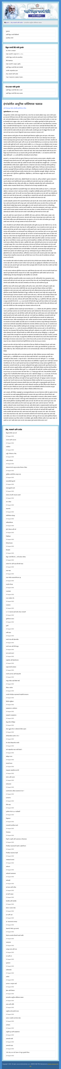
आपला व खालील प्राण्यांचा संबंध (13, 1019)
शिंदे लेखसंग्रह (9, 60)
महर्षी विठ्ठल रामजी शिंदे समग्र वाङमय (14, 93)
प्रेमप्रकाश (10, 785)
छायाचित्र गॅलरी (9, 38)
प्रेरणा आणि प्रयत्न (10, 778)
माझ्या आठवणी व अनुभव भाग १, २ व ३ (14, 54)
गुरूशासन (10, 964)
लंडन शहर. (10, 572)
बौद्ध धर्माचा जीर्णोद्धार (10, 723)
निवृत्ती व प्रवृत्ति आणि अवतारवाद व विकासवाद (16, 840)
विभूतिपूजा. (10, 538)
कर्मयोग (10, 978)
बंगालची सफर (10, 765)
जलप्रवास (10, 944)
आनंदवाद (10, 1026)
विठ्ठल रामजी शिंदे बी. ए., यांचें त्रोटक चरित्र (16, 558)
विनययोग (10, 551)
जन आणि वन (10, 957)
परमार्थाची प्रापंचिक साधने (12, 827)
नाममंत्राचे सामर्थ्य (10, 861)
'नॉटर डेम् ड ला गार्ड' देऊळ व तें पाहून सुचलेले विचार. (18, 1054)
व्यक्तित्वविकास (10, 524)
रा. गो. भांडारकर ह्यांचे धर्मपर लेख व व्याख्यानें (16, 613)
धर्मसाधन (10, 868)
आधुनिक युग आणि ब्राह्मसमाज (13, 1033)
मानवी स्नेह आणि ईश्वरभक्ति (12, 641)
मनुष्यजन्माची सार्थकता (11, 668)
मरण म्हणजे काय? (10, 655)
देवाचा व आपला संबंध (10, 909)
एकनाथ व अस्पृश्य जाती (11, 985)
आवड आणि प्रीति (10, 1006)
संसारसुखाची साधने (10, 489)
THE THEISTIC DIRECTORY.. (14, 77)
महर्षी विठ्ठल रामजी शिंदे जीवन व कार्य (14, 90)
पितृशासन (10, 820)
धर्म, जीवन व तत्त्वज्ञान (11, 50)
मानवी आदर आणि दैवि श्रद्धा (12, 648)
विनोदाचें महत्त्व (10, 544)
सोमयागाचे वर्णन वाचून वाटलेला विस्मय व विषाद (16, 469)
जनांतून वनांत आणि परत (11, 951)
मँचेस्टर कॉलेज (10, 689)
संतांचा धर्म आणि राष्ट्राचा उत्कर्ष (13, 496)
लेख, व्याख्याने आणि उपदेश (12, 74)
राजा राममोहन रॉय (10, 599)
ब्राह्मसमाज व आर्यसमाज (11, 710)
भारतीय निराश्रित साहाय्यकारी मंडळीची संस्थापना (17, 696)
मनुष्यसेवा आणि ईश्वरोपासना (12, 661)
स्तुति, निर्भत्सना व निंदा (11, 455)
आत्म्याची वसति (10, 1040)
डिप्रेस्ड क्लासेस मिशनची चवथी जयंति (14, 937)
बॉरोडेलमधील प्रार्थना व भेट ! (12, 737)
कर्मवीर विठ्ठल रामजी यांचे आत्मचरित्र (14, 57)
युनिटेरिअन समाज (10, 620)
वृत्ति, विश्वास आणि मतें (11, 531)
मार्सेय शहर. (10, 634)
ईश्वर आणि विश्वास (10, 992)
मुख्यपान (8, 31)
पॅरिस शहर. (10, 806)
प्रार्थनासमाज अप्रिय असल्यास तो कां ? (15, 792)
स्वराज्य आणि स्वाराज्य (11, 441)
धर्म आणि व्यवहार (10, 895)
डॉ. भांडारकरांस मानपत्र (11, 923)
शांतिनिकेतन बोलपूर (10, 517)
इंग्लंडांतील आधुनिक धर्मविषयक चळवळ (14, 999)
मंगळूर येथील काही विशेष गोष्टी (13, 682)
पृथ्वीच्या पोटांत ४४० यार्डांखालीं (13, 813)
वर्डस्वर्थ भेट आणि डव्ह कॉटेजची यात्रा (14, 565)
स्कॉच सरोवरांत (10, 462)
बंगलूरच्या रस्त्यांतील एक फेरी (12, 772)
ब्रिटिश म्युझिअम (10, 703)
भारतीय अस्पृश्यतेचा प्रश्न (12, 70)
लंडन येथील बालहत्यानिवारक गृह (13, 579)
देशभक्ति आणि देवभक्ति (11, 902)
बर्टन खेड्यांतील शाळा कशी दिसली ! (14, 751)
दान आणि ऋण (10, 916)
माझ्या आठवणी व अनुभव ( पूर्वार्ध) (13, 64)
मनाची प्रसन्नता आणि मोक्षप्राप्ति (13, 675)
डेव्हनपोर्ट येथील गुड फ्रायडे (12, 930)
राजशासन (10, 606)
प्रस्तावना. (10, 799)
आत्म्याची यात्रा (10, 1047)
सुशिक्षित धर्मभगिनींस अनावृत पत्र (13, 476)
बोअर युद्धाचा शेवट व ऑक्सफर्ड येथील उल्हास (16, 730)
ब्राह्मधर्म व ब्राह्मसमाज (11, 716)
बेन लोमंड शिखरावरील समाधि (12, 744)
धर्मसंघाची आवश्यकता (11, 875)
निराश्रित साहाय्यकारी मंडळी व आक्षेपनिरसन (16, 847)
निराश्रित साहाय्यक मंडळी (12, 854)
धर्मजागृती (10, 882)
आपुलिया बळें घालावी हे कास (12, 1012)
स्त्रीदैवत (10, 448)
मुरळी (10, 627)
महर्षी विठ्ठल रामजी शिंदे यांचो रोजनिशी (14, 67)
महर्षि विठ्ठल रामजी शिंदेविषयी (12, 34)
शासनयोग (10, 510)
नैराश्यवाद (10, 833)
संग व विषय (10, 503)
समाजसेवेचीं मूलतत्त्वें (10, 482)
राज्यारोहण (10, 593)
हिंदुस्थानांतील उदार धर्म (11, 434)
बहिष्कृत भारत (10, 758)
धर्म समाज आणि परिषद (11, 889)
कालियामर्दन (10, 971)
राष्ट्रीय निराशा (10, 586)
